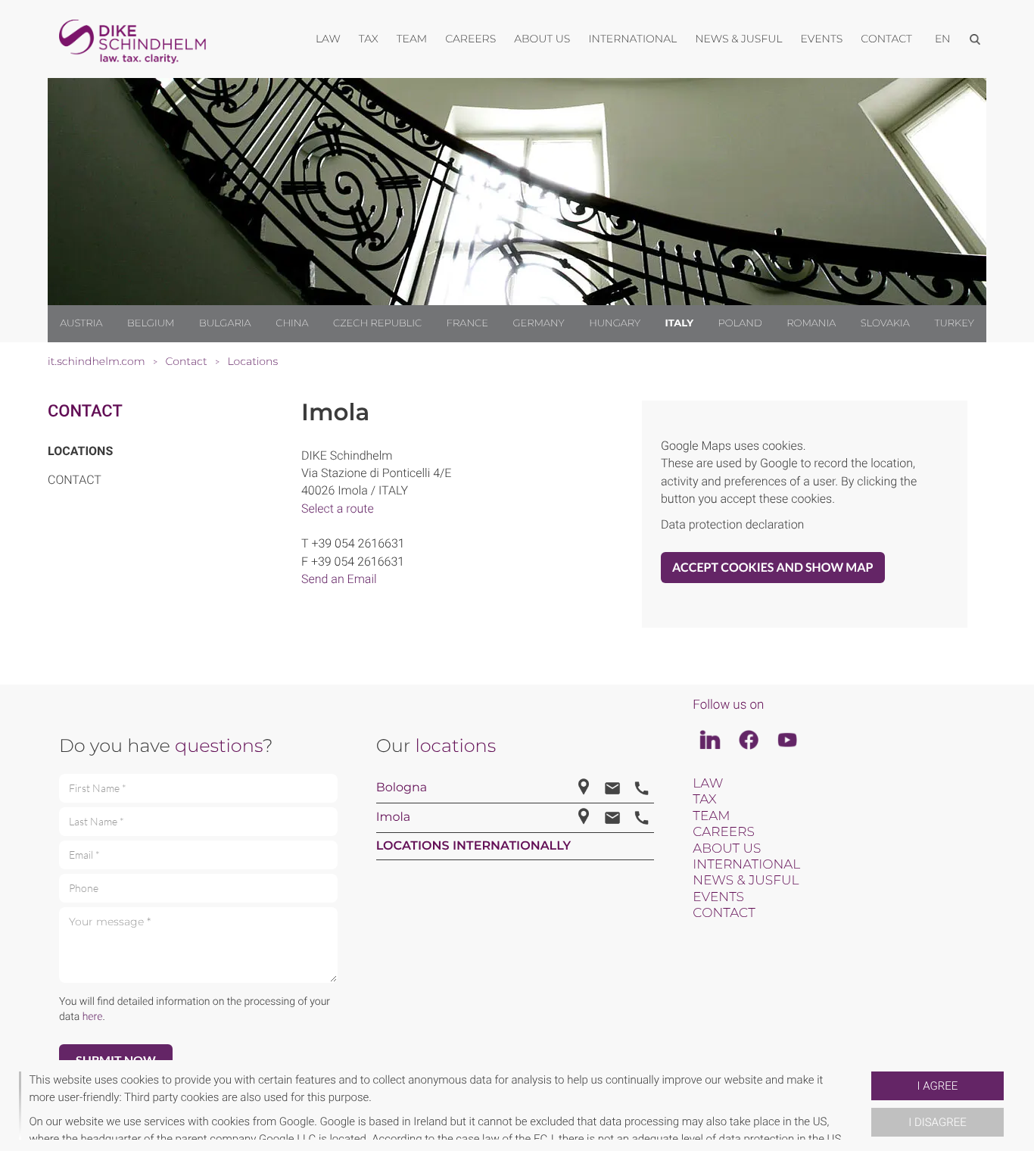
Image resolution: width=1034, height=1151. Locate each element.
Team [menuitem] (412, 38)
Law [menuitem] (328, 38)
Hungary (614, 323)
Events (718, 897)
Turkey (953, 323)
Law (708, 783)
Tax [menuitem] (368, 38)
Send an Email (339, 579)
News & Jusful (746, 880)
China (292, 323)
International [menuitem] (632, 38)
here (93, 1017)
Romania (811, 323)
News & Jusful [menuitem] (738, 38)
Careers (723, 832)
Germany (538, 323)
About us (727, 848)
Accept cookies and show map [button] (773, 567)
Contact (85, 411)
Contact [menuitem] (886, 38)
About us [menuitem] (542, 38)
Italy (679, 323)
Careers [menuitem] (470, 38)
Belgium (150, 323)
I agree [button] (937, 1086)
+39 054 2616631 (357, 543)
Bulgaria (225, 323)
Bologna (402, 788)
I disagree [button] (937, 1122)
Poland (740, 323)
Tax (704, 799)
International (746, 864)
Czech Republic (377, 323)
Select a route (337, 508)
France (467, 323)
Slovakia (885, 323)
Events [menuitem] (822, 38)
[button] (865, 1105)
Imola (393, 817)
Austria (81, 323)
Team (711, 816)
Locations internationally (474, 846)
